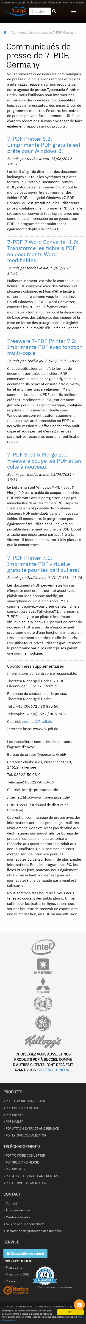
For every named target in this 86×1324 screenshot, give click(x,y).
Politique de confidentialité (44, 2)
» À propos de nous (17, 1210)
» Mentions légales (16, 1217)
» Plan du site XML (16, 1274)
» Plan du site (12, 1267)
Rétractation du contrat (27, 1253)
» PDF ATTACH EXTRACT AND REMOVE (31, 1128)
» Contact (10, 1203)
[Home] (5, 32)
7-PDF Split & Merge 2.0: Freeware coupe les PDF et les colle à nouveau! (44, 460)
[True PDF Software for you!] (14, 12)
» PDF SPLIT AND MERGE (21, 1108)
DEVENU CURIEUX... (55, 1070)
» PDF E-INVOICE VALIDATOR (24, 1135)
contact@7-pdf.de (37, 721)
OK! (70, 1312)
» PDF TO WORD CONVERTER (24, 1101)
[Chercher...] (54, 11)
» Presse (9, 1281)
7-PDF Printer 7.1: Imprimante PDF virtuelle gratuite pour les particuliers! (43, 564)
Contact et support (13, 2)
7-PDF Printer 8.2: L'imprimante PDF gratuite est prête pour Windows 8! (43, 145)
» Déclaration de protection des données (32, 1231)
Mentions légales (73, 2)
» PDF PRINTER (14, 1115)
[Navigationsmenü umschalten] (74, 11)
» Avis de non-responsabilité (24, 1224)
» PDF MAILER (13, 1122)
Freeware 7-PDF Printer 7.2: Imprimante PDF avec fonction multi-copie (45, 347)
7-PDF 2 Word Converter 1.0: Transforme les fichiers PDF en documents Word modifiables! (42, 251)
